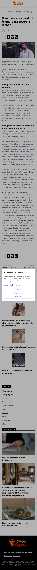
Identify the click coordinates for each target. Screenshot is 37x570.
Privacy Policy (18, 285)
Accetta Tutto (18, 296)
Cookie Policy (8, 285)
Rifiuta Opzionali (18, 293)
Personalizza (18, 289)
